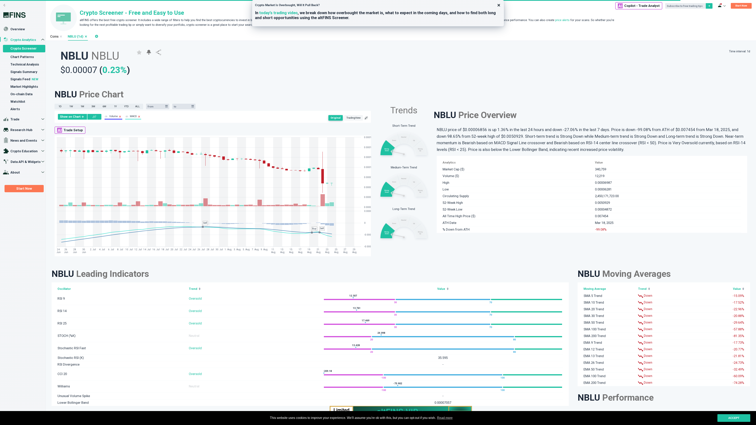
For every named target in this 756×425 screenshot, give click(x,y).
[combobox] (156, 106)
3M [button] (93, 106)
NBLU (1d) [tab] (75, 36)
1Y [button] (115, 106)
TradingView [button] (353, 117)
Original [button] (336, 117)
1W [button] (71, 106)
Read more (445, 417)
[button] (85, 36)
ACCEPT (733, 417)
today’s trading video (278, 12)
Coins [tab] (54, 36)
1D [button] (60, 106)
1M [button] (82, 106)
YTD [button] (126, 106)
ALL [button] (137, 106)
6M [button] (104, 106)
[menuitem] (72, 116)
